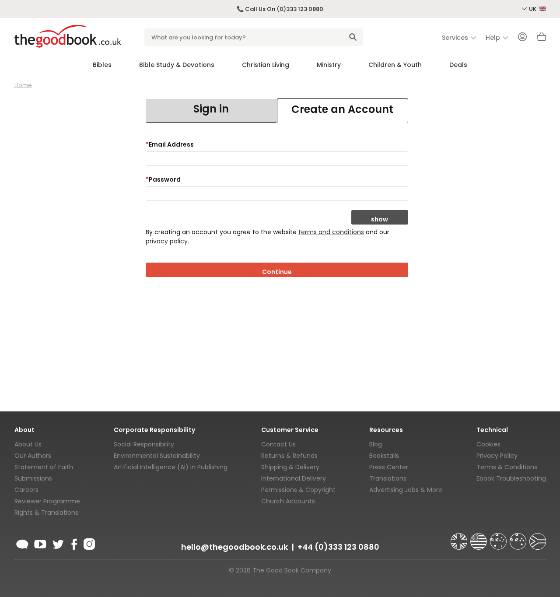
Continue (277, 271)
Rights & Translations (46, 512)
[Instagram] (88, 542)
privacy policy (167, 241)
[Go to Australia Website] (499, 537)
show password (380, 220)
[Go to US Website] (479, 537)
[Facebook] (73, 542)
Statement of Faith (43, 467)
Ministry (329, 64)
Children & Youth (395, 64)
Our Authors (32, 455)
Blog (375, 444)
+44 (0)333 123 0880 (338, 546)
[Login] (522, 37)
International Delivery (293, 478)
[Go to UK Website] (460, 537)
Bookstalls (384, 455)
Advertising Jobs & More (405, 489)
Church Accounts (288, 501)
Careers (26, 489)
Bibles (102, 64)
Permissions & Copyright (298, 489)
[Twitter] (57, 542)
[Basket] (541, 39)
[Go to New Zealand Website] (519, 537)
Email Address (170, 144)
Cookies (488, 444)
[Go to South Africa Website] (537, 537)
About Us (28, 444)
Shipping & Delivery (290, 467)
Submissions (33, 478)
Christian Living (265, 64)
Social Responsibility (144, 444)
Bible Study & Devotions (176, 64)
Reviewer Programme (47, 501)
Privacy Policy (497, 455)
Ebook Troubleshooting (511, 478)
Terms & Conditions (506, 467)
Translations (387, 478)
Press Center (388, 467)
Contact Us (278, 444)
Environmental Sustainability (157, 455)
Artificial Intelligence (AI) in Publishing (171, 467)
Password (163, 179)
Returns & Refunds (289, 455)
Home (23, 85)
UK (533, 9)
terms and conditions (331, 232)
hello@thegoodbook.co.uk (234, 546)
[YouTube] (40, 542)
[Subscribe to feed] (22, 542)
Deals (458, 64)
